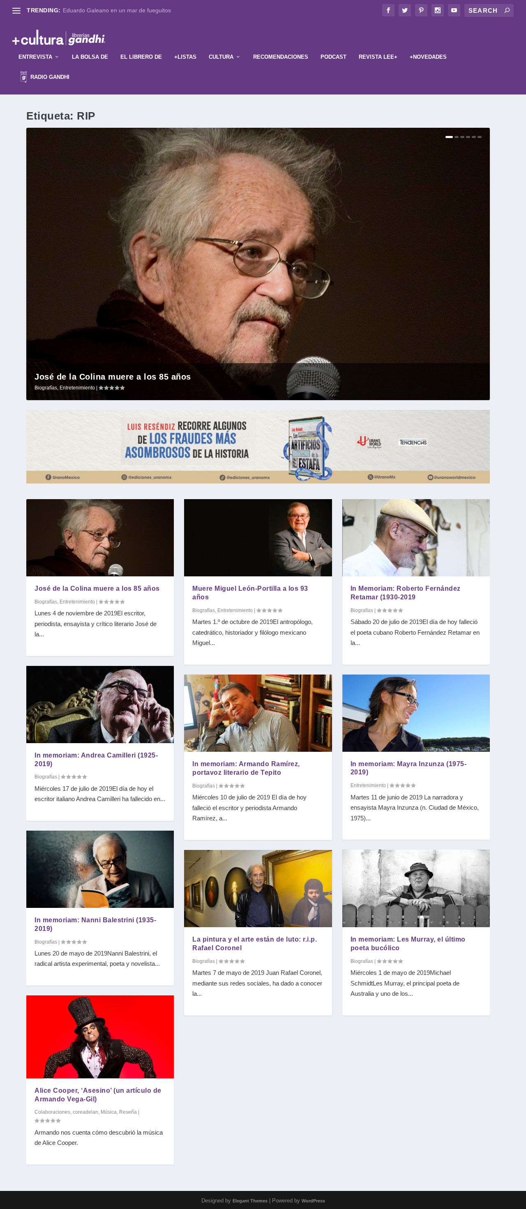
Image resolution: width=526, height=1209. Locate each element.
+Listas (185, 57)
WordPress (313, 1200)
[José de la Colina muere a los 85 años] (100, 537)
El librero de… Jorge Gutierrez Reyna (112, 10)
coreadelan (85, 1112)
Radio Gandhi (49, 77)
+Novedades (428, 57)
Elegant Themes (250, 1200)
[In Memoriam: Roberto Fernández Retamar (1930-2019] (416, 537)
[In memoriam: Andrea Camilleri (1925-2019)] (100, 704)
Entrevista (35, 57)
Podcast (333, 57)
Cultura (221, 57)
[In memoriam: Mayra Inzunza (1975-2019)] (416, 713)
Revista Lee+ (378, 57)
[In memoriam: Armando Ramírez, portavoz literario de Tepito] (258, 713)
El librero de (141, 57)
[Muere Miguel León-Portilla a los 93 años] (258, 537)
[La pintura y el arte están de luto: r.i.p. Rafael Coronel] (258, 889)
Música (109, 1112)
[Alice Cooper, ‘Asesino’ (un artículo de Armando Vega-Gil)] (100, 1036)
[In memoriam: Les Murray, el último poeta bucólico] (416, 888)
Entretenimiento (77, 388)
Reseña (128, 1112)
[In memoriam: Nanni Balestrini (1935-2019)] (100, 869)
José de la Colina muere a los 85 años (113, 376)
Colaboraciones (52, 1112)
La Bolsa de (90, 57)
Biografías (46, 388)
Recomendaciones (280, 57)
